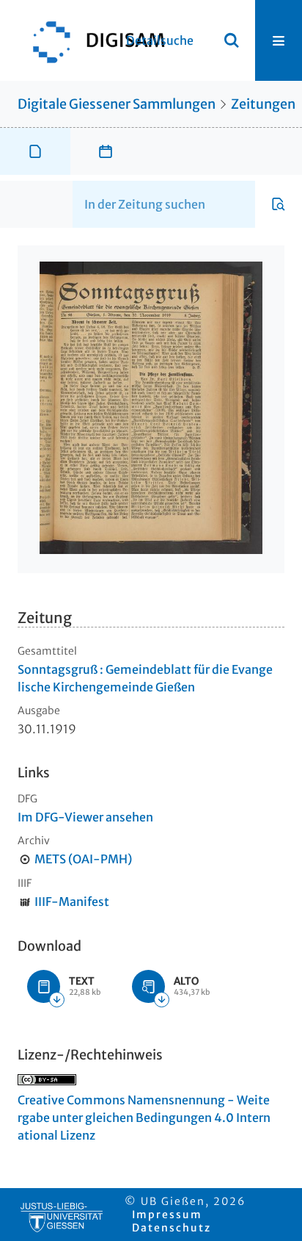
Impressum (167, 1214)
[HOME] (91, 40)
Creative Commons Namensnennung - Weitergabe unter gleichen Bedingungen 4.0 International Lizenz (144, 1118)
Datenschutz (171, 1227)
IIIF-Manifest (71, 901)
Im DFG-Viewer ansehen (85, 817)
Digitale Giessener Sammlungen (117, 104)
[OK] (231, 40)
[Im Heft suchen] (278, 204)
